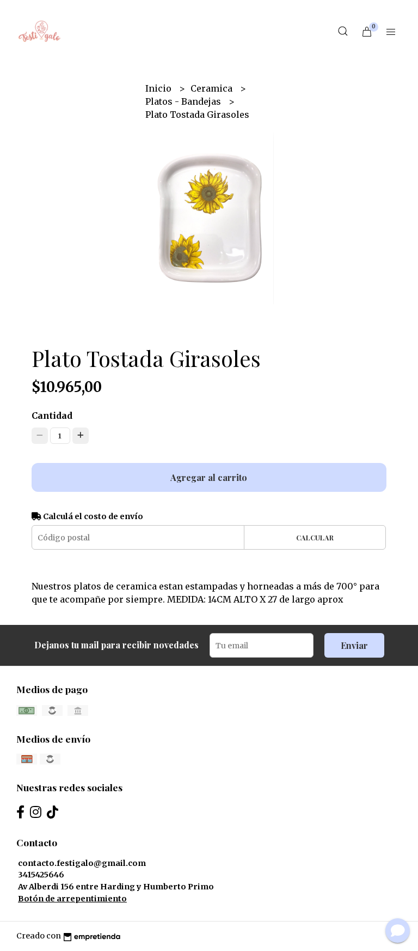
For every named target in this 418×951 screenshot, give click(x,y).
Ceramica (212, 88)
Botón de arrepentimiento (72, 899)
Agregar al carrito (208, 477)
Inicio (159, 88)
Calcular (315, 537)
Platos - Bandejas (184, 101)
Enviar (354, 645)
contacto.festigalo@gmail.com (82, 863)
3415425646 (41, 875)
